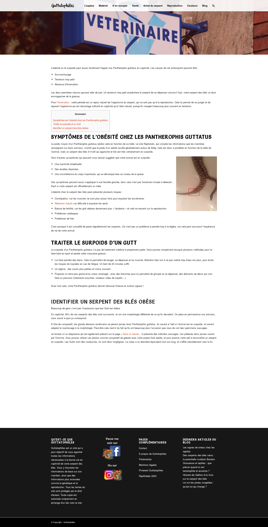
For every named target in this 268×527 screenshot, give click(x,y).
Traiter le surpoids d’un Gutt (67, 124)
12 (150, 414)
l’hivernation (63, 102)
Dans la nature (130, 334)
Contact (143, 448)
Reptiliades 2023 (147, 476)
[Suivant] (173, 386)
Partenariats (145, 459)
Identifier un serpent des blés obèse (70, 128)
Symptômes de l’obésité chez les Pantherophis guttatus (80, 120)
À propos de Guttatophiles (152, 453)
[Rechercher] (213, 5)
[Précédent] (94, 386)
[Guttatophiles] (63, 5)
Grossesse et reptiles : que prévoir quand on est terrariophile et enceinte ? (197, 467)
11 (147, 414)
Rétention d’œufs (64, 203)
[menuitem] (89, 5)
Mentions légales (148, 465)
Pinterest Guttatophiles (151, 470)
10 (144, 414)
